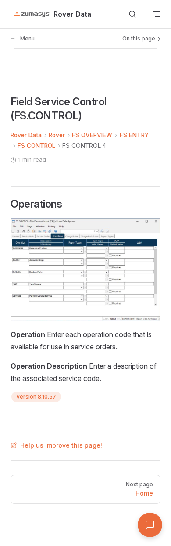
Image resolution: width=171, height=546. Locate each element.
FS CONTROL (36, 145)
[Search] (132, 14)
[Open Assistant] (150, 525)
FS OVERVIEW (92, 135)
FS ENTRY (134, 135)
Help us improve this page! (61, 445)
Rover (57, 135)
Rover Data (26, 135)
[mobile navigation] (156, 14)
